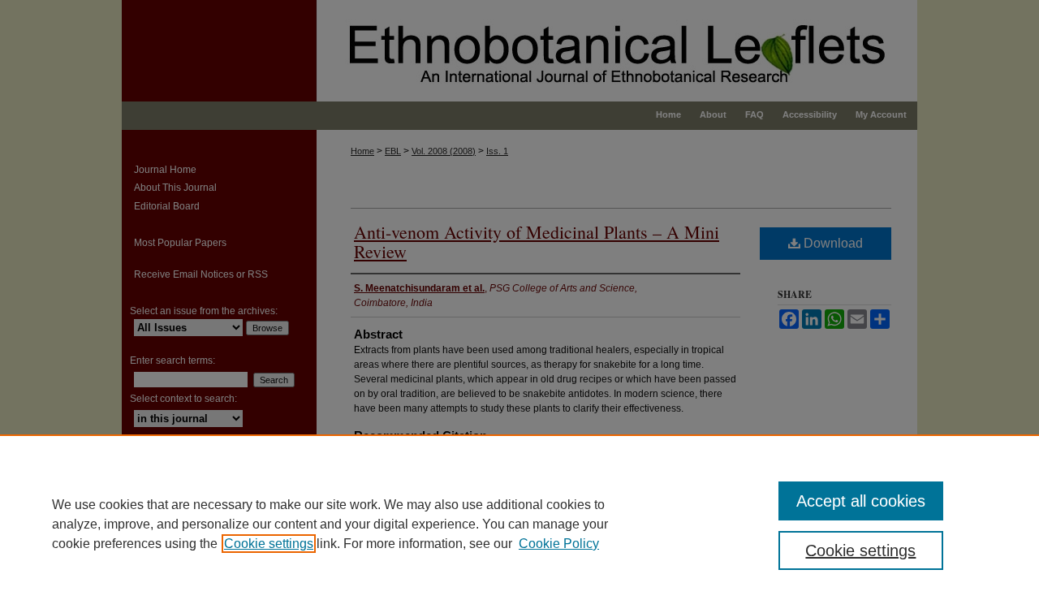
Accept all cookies (860, 501)
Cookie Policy (559, 543)
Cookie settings (268, 543)
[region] (519, 523)
